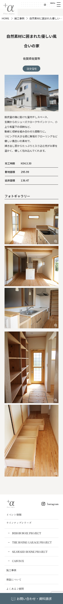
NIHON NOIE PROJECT (26, 533)
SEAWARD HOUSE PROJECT (29, 551)
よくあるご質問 (15, 588)
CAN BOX (18, 561)
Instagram (52, 504)
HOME (5, 18)
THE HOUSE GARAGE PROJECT (32, 542)
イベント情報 (13, 514)
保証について (13, 579)
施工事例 (19, 18)
